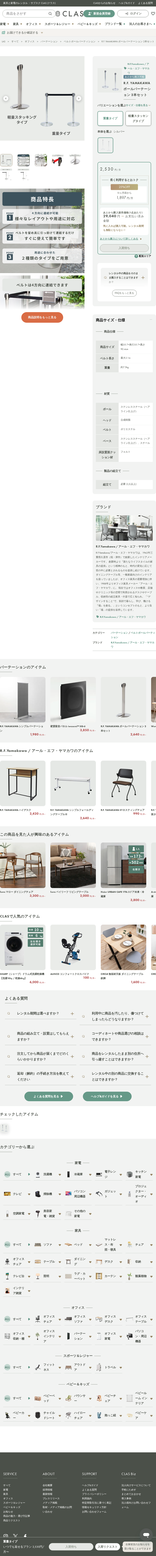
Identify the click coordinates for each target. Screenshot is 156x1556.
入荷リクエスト (108, 1546)
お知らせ (8, 1511)
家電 (5, 1489)
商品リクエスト (11, 1520)
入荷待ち (124, 248)
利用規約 (87, 1498)
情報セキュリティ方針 (94, 1507)
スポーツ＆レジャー (14, 1502)
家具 (5, 1494)
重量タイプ (110, 118)
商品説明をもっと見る (42, 317)
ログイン (136, 13)
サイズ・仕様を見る (137, 105)
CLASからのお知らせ (104, 3)
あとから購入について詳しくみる (119, 238)
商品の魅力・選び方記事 (16, 1516)
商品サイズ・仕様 (110, 320)
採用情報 (47, 1489)
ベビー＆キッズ (11, 1507)
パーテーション (49, 41)
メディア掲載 (50, 1502)
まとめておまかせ (131, 1494)
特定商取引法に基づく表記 (96, 1502)
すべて (15, 41)
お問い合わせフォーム (94, 1511)
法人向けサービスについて (136, 1485)
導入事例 (126, 1498)
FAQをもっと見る (124, 293)
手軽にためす (128, 1489)
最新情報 (47, 1494)
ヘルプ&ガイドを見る (105, 1096)
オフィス (30, 41)
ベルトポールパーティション (79, 41)
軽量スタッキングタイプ (138, 118)
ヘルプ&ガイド (127, 3)
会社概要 (47, 1485)
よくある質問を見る (46, 1096)
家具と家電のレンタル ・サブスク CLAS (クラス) (29, 3)
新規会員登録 (101, 13)
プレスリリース (51, 1498)
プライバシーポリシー (94, 1494)
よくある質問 (145, 3)
